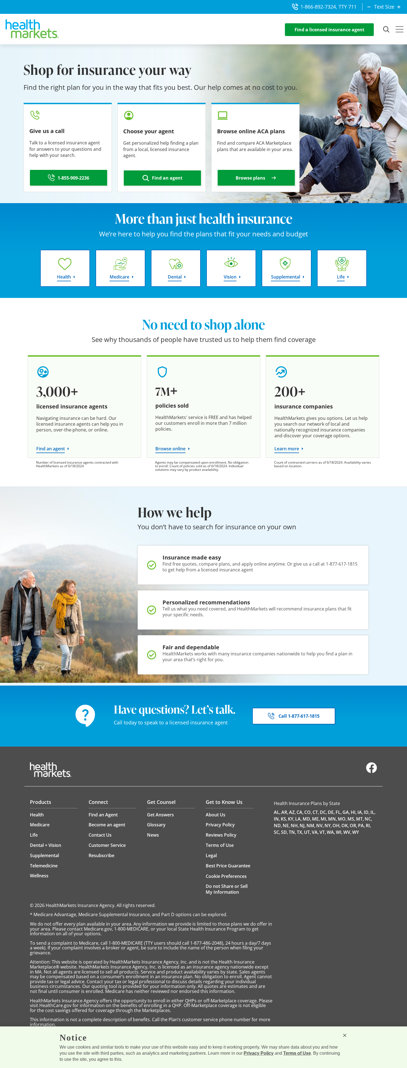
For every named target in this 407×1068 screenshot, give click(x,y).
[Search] (386, 29)
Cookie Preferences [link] (226, 876)
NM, (310, 825)
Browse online (170, 449)
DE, (331, 812)
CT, (316, 812)
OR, (353, 825)
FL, (339, 812)
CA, (300, 812)
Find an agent (50, 449)
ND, (278, 825)
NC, (368, 819)
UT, (307, 832)
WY (355, 832)
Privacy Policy (259, 1053)
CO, (308, 812)
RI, (368, 825)
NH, (295, 825)
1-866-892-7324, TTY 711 (328, 6)
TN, (292, 832)
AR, (284, 812)
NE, (286, 825)
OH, (337, 825)
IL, (372, 812)
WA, (331, 832)
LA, (298, 819)
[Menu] (399, 30)
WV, (347, 832)
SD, (284, 832)
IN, (277, 819)
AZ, (292, 812)
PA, (361, 825)
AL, (277, 812)
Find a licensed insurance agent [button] (329, 30)
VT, (323, 832)
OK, (345, 825)
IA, (360, 812)
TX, (300, 832)
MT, (360, 819)
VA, (315, 832)
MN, (332, 819)
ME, (316, 819)
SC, (277, 832)
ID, (367, 812)
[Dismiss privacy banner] (344, 1035)
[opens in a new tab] (371, 772)
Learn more (286, 449)
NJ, (303, 825)
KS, (284, 819)
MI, (324, 819)
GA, (346, 812)
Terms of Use (297, 1053)
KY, (291, 819)
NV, (320, 825)
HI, (354, 812)
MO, (342, 819)
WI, (339, 832)
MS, (351, 819)
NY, (328, 825)
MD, (307, 819)
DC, (323, 812)
